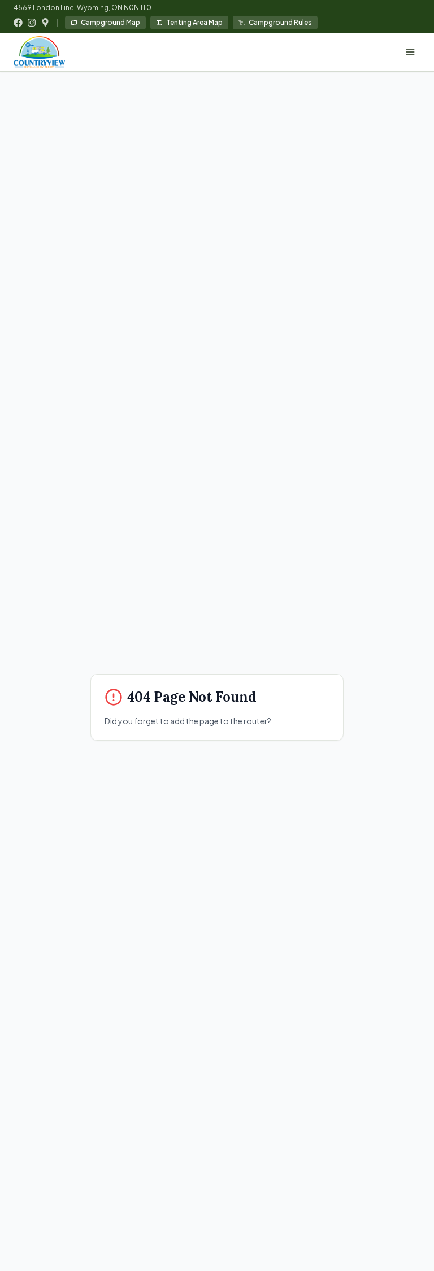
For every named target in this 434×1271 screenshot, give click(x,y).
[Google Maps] (45, 22)
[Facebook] (18, 22)
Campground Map (110, 22)
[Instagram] (31, 22)
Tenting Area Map (194, 22)
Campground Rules (280, 22)
